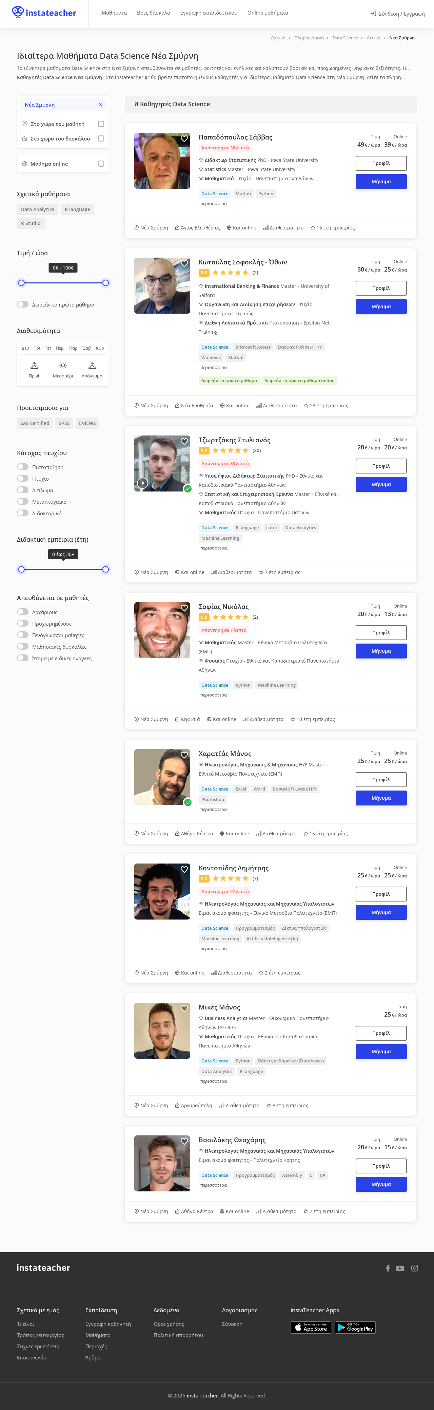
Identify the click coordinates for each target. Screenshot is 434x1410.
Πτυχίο (40, 478)
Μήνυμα (381, 181)
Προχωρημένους (52, 623)
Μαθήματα (114, 12)
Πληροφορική (309, 38)
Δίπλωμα (42, 490)
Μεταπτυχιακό (49, 501)
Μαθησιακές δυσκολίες (59, 646)
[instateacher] (44, 5)
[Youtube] (401, 1271)
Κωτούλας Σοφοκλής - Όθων (243, 262)
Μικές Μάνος (219, 1007)
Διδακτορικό (47, 513)
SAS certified (35, 423)
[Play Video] (142, 483)
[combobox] (63, 104)
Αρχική (278, 38)
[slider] (21, 283)
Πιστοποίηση (47, 467)
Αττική (373, 38)
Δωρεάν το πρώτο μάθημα (63, 304)
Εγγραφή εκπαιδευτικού (208, 12)
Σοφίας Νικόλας (224, 606)
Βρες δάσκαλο (153, 12)
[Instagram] (414, 1269)
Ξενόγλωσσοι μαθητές (58, 635)
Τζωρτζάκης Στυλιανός (234, 439)
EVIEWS (87, 423)
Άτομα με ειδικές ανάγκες (62, 658)
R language (77, 209)
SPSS (64, 423)
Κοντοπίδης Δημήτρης (234, 868)
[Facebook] (388, 1269)
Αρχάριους (44, 612)
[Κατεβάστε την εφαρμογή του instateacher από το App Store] (311, 1327)
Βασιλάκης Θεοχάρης (232, 1139)
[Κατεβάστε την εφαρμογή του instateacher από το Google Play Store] (355, 1327)
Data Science (345, 38)
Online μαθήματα (268, 12)
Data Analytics (37, 209)
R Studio (31, 223)
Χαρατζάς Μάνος (225, 753)
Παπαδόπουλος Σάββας (235, 137)
